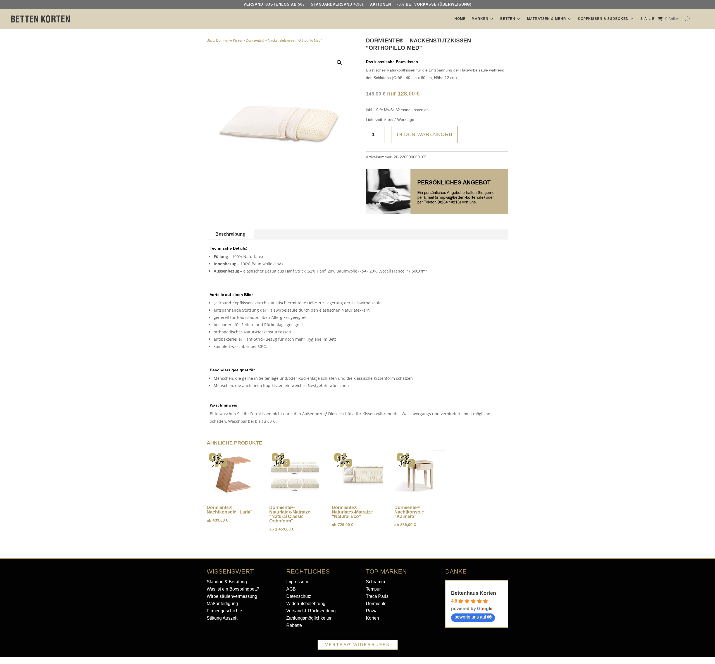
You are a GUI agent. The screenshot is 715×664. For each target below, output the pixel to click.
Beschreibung (230, 234)
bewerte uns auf (470, 617)
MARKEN (480, 19)
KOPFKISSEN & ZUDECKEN (603, 19)
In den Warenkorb (424, 134)
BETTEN (507, 19)
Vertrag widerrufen (357, 644)
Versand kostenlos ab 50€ (274, 4)
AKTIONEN (380, 4)
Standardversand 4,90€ (337, 4)
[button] (339, 63)
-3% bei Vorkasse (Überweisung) (434, 4)
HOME (460, 19)
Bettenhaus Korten (473, 593)
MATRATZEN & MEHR (546, 19)
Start (210, 40)
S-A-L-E (647, 19)
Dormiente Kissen (229, 40)
